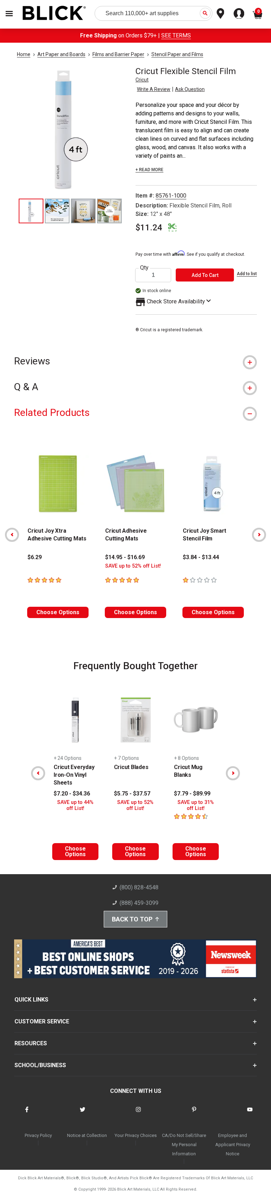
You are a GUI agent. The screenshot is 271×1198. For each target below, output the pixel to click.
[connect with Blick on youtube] (250, 1114)
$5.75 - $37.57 (132, 793)
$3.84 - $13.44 (201, 557)
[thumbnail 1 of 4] (31, 211)
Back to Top (132, 919)
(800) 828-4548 (139, 887)
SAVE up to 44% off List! (75, 805)
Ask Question (190, 89)
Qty (144, 268)
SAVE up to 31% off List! (195, 805)
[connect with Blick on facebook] (27, 1114)
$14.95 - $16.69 (125, 557)
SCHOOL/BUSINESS (40, 1065)
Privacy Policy (38, 1135)
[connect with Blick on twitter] (83, 1114)
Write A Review (153, 89)
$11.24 (149, 227)
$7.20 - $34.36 (72, 793)
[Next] (259, 535)
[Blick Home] (54, 14)
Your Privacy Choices (136, 1135)
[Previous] (12, 535)
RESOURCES (30, 1043)
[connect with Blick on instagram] (138, 1114)
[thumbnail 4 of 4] (109, 211)
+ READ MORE (149, 169)
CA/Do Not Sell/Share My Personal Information (184, 1144)
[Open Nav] (9, 13)
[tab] (135, 361)
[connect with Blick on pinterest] (194, 1114)
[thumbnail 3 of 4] (83, 211)
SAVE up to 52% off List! (133, 566)
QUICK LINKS (31, 999)
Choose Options (57, 612)
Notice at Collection (87, 1135)
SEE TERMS (176, 35)
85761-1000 (171, 195)
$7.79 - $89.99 (192, 793)
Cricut (142, 80)
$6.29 (35, 557)
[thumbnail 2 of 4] (57, 211)
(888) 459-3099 (139, 903)
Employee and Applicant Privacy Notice (232, 1144)
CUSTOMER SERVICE (41, 1021)
